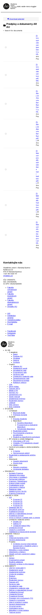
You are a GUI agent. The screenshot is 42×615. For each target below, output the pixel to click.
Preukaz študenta (20, 419)
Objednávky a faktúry (17, 552)
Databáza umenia (11, 317)
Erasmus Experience (17, 493)
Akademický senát (20, 368)
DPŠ (10, 457)
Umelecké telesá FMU (21, 526)
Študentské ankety (20, 431)
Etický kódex (14, 387)
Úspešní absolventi (20, 461)
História (16, 360)
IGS (10, 497)
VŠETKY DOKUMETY (17, 568)
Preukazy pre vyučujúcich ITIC (21, 598)
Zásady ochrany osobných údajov (22, 554)
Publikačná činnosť (16, 512)
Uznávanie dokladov (21, 469)
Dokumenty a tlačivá (17, 487)
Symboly (16, 362)
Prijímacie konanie (20, 415)
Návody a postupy (20, 467)
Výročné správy (15, 606)
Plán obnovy (14, 405)
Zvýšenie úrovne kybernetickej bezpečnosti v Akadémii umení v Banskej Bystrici (25, 546)
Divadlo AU (12, 306)
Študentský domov (16, 401)
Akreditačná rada (19, 370)
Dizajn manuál (14, 397)
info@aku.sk (8, 276)
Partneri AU (13, 393)
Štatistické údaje (15, 489)
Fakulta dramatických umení (13, 302)
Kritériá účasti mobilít (17, 483)
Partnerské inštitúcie (17, 479)
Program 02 (17, 501)
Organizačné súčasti (17, 560)
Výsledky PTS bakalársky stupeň (26, 443)
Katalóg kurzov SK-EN (17, 491)
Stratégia (16, 358)
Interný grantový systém (18, 602)
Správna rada (18, 374)
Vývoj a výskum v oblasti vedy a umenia (24, 518)
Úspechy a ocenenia (17, 530)
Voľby (11, 536)
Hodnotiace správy (16, 608)
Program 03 (17, 503)
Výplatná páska (13, 320)
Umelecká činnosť (16, 528)
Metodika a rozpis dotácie (19, 550)
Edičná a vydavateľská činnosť (20, 514)
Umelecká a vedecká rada (23, 376)
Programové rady (20, 372)
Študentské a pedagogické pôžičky (22, 455)
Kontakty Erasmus (16, 473)
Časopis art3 (14, 582)
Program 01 (17, 499)
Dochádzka (12, 322)
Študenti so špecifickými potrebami (26, 437)
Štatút (15, 354)
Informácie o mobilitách (18, 477)
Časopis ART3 (14, 389)
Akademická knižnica (17, 399)
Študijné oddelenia (16, 562)
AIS (8, 313)
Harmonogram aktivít (21, 453)
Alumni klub (17, 463)
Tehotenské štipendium (26, 429)
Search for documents (13, 31)
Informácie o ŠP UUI (21, 441)
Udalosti (12, 403)
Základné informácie (17, 475)
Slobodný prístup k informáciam (21, 564)
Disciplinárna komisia (21, 380)
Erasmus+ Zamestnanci (18, 481)
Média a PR (13, 391)
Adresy (11, 558)
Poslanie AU (18, 356)
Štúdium (12, 576)
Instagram (11, 333)
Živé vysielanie (14, 407)
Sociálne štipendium (25, 423)
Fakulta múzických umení (11, 296)
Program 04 (18, 506)
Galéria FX (17, 524)
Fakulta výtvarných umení (12, 289)
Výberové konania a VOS (18, 538)
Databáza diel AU (15, 508)
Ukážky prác (18, 445)
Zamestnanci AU (15, 395)
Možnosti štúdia (19, 413)
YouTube (11, 335)
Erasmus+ (13, 578)
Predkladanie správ (16, 485)
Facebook (11, 331)
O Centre (16, 451)
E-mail (10, 324)
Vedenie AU (17, 366)
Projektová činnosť (16, 516)
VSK (10, 385)
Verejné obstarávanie (17, 540)
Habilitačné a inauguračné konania (22, 532)
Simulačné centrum (16, 510)
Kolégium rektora (19, 383)
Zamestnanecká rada (21, 378)
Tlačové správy (15, 612)
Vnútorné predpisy (16, 574)
